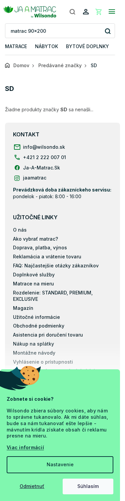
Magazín (23, 308)
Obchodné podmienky (38, 326)
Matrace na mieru (33, 283)
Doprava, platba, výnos (40, 247)
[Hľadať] (72, 11)
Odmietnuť (32, 486)
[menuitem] (16, 46)
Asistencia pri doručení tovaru (48, 335)
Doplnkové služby (34, 274)
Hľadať (107, 30)
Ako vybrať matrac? (35, 239)
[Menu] (111, 11)
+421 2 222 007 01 (44, 157)
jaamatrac (34, 177)
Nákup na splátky (33, 344)
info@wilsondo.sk (44, 147)
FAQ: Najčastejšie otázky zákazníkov (56, 265)
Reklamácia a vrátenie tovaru (47, 256)
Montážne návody (34, 353)
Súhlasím (88, 486)
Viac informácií (25, 447)
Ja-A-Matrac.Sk (41, 167)
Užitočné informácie (36, 317)
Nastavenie (60, 464)
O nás (20, 230)
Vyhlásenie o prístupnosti (43, 362)
